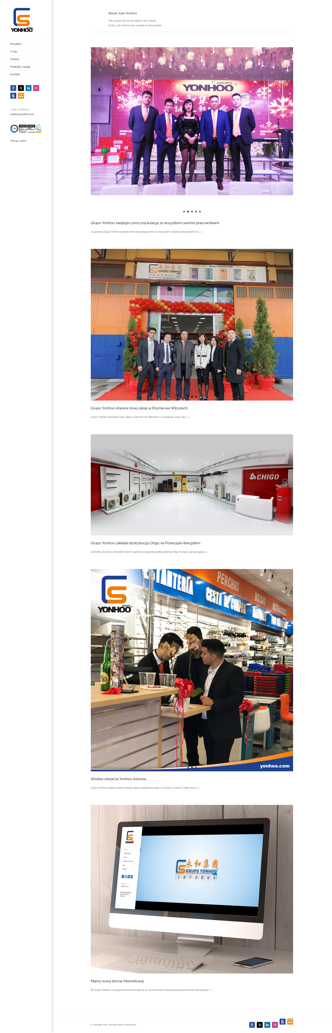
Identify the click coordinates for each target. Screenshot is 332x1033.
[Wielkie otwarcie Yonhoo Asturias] (192, 670)
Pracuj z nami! (18, 140)
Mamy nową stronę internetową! (117, 981)
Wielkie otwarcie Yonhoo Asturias (118, 779)
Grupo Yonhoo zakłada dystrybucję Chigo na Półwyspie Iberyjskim (145, 543)
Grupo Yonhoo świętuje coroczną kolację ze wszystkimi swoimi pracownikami (155, 223)
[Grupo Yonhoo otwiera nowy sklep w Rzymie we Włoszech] (192, 325)
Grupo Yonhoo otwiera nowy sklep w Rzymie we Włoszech (139, 408)
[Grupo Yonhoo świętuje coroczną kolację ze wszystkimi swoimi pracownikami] (192, 121)
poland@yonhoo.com (22, 114)
